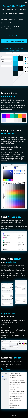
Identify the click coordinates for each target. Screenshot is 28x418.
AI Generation (10, 53)
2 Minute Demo (15, 36)
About (23, 53)
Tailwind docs (5, 369)
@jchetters (14, 415)
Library (2, 59)
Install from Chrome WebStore (15, 41)
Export (18, 53)
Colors (2, 53)
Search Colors (4, 55)
